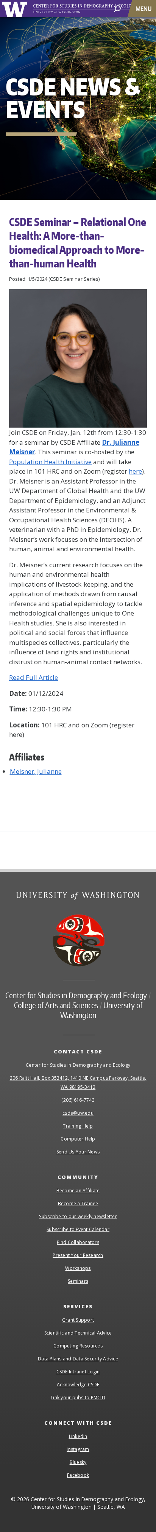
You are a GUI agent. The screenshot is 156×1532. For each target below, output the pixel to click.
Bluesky (78, 1462)
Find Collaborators (78, 1242)
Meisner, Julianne (36, 771)
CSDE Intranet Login (78, 1371)
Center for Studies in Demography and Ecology (93, 8)
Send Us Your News (78, 1152)
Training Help (78, 1126)
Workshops (77, 1268)
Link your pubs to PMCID (78, 1397)
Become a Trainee (78, 1203)
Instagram (78, 1449)
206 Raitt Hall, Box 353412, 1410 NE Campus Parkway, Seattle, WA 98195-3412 (78, 1082)
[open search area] (117, 8)
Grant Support (78, 1320)
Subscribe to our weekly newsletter (78, 1216)
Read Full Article (33, 677)
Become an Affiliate (78, 1190)
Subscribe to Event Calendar (78, 1229)
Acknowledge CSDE (78, 1384)
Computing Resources (78, 1346)
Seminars (78, 1281)
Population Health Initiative (50, 461)
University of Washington (16, 8)
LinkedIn (78, 1436)
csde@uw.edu (78, 1113)
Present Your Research (78, 1255)
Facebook (78, 1475)
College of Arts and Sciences (56, 1005)
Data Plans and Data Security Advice (78, 1358)
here (135, 471)
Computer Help (78, 1139)
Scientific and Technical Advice (78, 1333)
